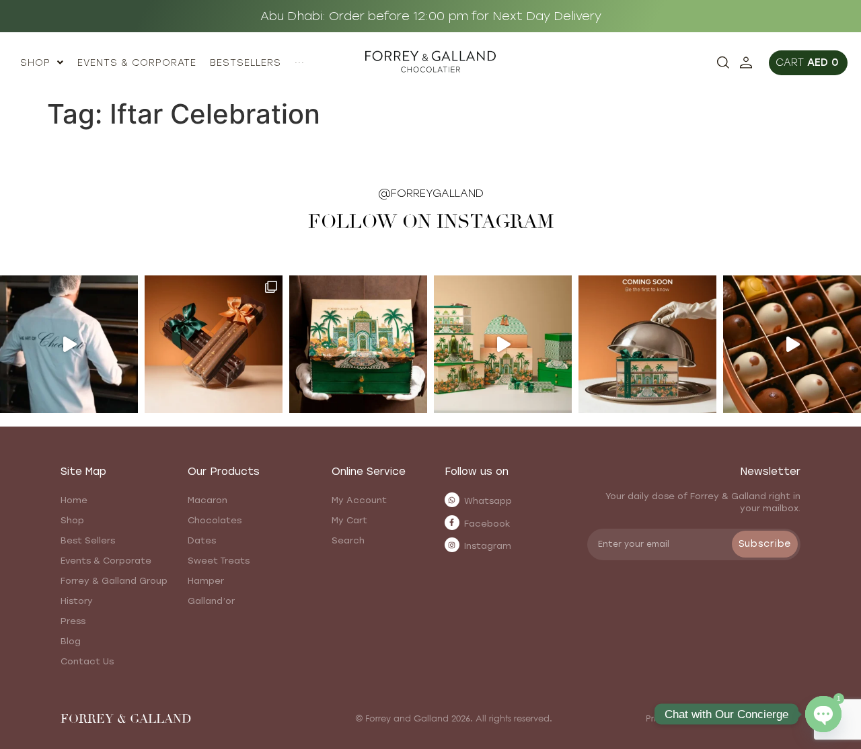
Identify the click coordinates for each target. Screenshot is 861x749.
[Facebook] (452, 522)
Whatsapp (488, 501)
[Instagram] (452, 544)
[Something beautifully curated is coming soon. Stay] (647, 344)
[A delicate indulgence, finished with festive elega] (214, 344)
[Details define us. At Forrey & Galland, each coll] (503, 344)
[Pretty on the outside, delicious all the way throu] (792, 344)
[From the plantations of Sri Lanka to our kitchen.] (69, 344)
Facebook (487, 524)
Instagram (487, 546)
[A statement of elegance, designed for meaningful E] (358, 344)
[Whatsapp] (452, 499)
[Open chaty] (823, 714)
